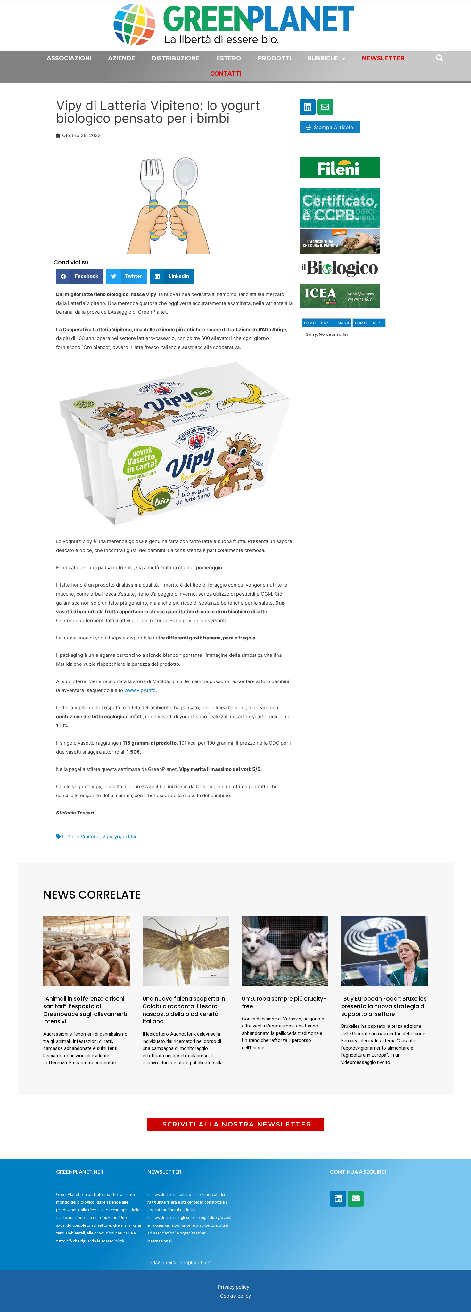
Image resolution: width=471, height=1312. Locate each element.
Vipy (107, 836)
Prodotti (274, 58)
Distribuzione (176, 58)
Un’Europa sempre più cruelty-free (284, 1002)
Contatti (226, 73)
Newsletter (383, 58)
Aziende (121, 58)
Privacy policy (233, 1287)
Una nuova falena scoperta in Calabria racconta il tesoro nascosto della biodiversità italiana (184, 1010)
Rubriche (323, 58)
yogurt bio (126, 836)
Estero (228, 58)
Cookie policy (235, 1296)
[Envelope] (325, 107)
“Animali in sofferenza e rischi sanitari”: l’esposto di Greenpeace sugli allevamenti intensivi (85, 1010)
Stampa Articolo (333, 127)
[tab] (326, 322)
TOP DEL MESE (369, 322)
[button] (79, 276)
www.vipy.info (140, 690)
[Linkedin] (308, 107)
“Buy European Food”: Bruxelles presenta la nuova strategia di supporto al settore (383, 1006)
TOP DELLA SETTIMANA (326, 322)
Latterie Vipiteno (81, 836)
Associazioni (69, 58)
